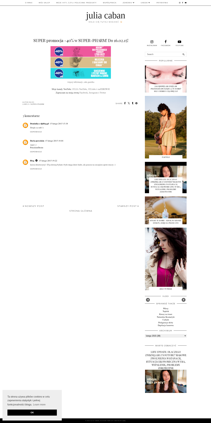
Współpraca (109, 3)
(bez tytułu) (166, 289)
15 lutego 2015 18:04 (54, 140)
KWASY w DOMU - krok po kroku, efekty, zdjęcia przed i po (165, 221)
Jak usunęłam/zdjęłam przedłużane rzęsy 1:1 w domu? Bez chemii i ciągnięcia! (166, 88)
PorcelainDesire (36, 147)
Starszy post (127, 206)
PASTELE (166, 157)
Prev (148, 300)
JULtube (92, 89)
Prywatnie (162, 3)
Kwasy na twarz (165, 314)
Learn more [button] (39, 404)
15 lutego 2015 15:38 (59, 123)
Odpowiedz (36, 132)
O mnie (29, 3)
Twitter (103, 92)
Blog (32, 160)
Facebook (84, 92)
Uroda (144, 3)
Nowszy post (34, 206)
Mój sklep (44, 3)
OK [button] (32, 412)
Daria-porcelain (37, 140)
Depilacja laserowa (166, 325)
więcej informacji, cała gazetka (80, 81)
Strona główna (80, 211)
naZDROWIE (104, 89)
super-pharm (37, 104)
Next (184, 300)
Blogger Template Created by (113, 420)
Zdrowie (127, 3)
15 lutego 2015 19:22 (48, 160)
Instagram (93, 92)
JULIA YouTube (79, 89)
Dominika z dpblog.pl (39, 123)
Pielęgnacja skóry (165, 322)
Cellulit (165, 319)
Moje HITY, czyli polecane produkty (76, 3)
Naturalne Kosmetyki (166, 317)
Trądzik (166, 311)
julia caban (105, 15)
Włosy (166, 308)
